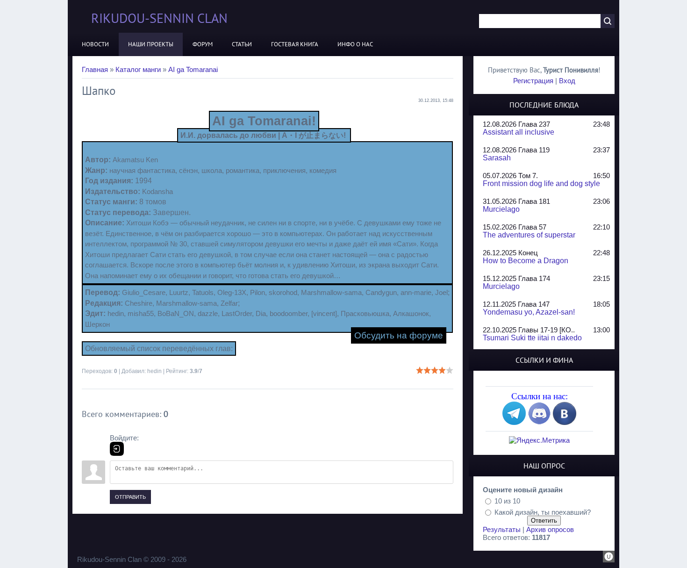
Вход (567, 81)
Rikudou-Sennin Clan (159, 18)
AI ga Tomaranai (193, 69)
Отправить (130, 497)
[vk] (564, 422)
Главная (95, 69)
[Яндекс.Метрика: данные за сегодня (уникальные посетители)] (539, 440)
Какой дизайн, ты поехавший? (542, 512)
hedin (154, 371)
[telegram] (514, 422)
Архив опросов (550, 529)
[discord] (539, 422)
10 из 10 (507, 501)
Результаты (502, 529)
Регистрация (533, 81)
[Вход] (117, 449)
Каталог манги (138, 69)
